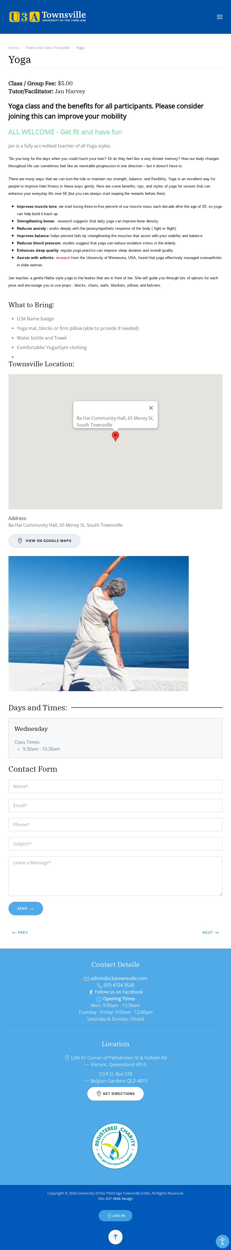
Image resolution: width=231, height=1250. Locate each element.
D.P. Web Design (119, 1198)
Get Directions (118, 1093)
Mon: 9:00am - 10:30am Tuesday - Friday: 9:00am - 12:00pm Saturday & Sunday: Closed (116, 1012)
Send (23, 908)
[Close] (151, 408)
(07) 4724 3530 (118, 985)
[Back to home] (48, 17)
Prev (23, 932)
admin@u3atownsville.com (118, 978)
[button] (220, 16)
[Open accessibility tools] (222, 1241)
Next (207, 932)
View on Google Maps (49, 541)
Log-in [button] (118, 1216)
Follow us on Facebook (118, 992)
